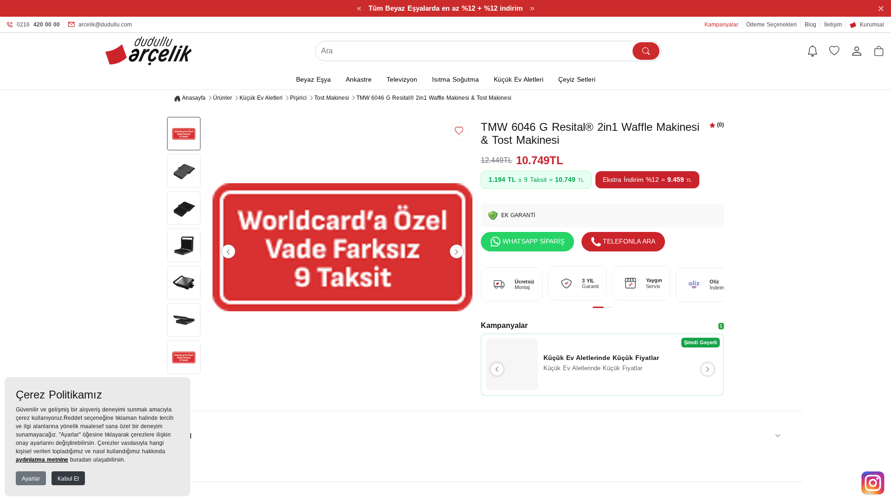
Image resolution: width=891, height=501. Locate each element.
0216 (38, 24)
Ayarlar (31, 478)
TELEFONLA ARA (629, 241)
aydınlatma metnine (42, 459)
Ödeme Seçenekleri (771, 24)
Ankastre (359, 79)
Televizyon (402, 79)
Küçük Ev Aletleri (518, 79)
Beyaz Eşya (313, 79)
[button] (879, 51)
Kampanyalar (721, 24)
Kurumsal (872, 24)
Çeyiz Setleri (576, 79)
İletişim (833, 24)
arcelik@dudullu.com (105, 24)
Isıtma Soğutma (455, 79)
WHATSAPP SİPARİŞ (533, 241)
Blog (810, 24)
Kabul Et (68, 478)
